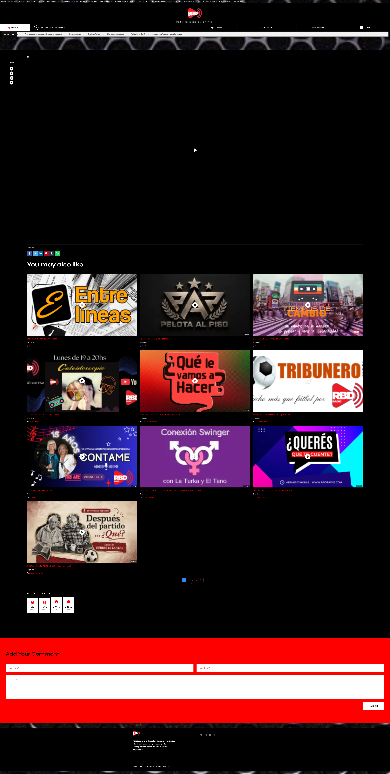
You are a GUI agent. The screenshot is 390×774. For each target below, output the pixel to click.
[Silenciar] (212, 27)
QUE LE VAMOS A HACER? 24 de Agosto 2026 (160, 414)
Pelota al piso (147, 346)
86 (201, 580)
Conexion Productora (141, 766)
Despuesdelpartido (36, 573)
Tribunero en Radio (262, 422)
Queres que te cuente (262, 497)
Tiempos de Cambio (262, 346)
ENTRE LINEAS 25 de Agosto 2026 (42, 339)
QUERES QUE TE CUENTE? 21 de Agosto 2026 (273, 490)
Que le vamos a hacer (149, 422)
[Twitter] (35, 253)
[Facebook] (29, 253)
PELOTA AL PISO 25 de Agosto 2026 (155, 339)
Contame (32, 497)
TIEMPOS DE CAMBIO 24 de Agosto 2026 (271, 339)
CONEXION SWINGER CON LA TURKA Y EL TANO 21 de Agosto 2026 (170, 490)
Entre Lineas (33, 346)
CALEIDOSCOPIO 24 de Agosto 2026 (43, 414)
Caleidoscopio (34, 422)
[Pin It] (46, 253)
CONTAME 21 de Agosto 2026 (40, 490)
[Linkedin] (40, 253)
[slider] (220, 27)
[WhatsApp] (57, 253)
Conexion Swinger (148, 497)
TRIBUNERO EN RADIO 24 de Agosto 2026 (271, 414)
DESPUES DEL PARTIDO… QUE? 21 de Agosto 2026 (49, 566)
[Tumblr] (51, 253)
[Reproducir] (36, 27)
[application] (128, 27)
